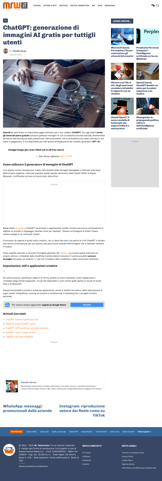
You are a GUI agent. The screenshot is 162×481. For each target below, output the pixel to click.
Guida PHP (73, 432)
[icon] (153, 5)
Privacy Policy (127, 456)
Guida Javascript (59, 432)
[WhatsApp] (90, 51)
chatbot (63, 253)
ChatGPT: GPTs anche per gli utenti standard (27, 328)
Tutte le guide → (144, 432)
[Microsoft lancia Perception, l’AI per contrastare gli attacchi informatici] (122, 36)
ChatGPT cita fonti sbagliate (19, 336)
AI (5, 20)
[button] (157, 5)
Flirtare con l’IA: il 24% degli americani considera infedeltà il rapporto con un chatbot (122, 88)
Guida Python (101, 432)
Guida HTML (31, 432)
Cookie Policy (127, 460)
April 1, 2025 (66, 156)
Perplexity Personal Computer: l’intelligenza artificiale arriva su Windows (147, 53)
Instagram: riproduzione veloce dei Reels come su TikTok (82, 411)
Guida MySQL (87, 432)
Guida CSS (44, 432)
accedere (20, 228)
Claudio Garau (19, 51)
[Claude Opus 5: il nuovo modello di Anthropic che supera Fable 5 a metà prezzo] (122, 106)
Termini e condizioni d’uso (133, 452)
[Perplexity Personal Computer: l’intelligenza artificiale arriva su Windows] (147, 36)
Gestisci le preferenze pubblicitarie (33, 466)
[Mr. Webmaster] (9, 450)
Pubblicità (86, 460)
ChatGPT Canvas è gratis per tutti (22, 319)
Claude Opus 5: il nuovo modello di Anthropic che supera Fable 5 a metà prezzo (120, 123)
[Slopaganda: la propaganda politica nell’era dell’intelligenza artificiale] (147, 106)
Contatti (85, 464)
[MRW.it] (15, 5)
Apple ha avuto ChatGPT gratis (21, 323)
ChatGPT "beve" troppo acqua (20, 332)
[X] (79, 51)
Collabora (86, 456)
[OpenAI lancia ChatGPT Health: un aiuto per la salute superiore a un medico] (147, 71)
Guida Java (114, 432)
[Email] (102, 51)
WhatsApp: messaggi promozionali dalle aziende (27, 408)
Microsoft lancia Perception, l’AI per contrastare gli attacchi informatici (122, 51)
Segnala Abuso (128, 464)
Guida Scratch (128, 432)
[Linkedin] (84, 51)
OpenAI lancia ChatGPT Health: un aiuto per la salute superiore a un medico (147, 88)
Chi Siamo (86, 452)
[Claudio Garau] (6, 51)
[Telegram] (96, 51)
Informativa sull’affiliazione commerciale (139, 468)
